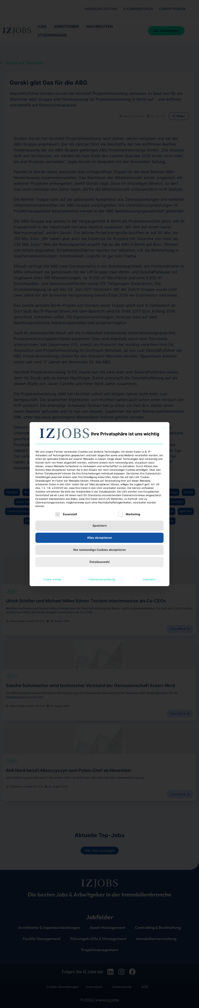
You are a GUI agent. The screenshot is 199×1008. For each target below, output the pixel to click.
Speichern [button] (99, 525)
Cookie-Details (52, 579)
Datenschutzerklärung (102, 579)
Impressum (149, 579)
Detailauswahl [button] (99, 562)
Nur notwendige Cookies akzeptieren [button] (99, 550)
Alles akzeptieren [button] (99, 537)
